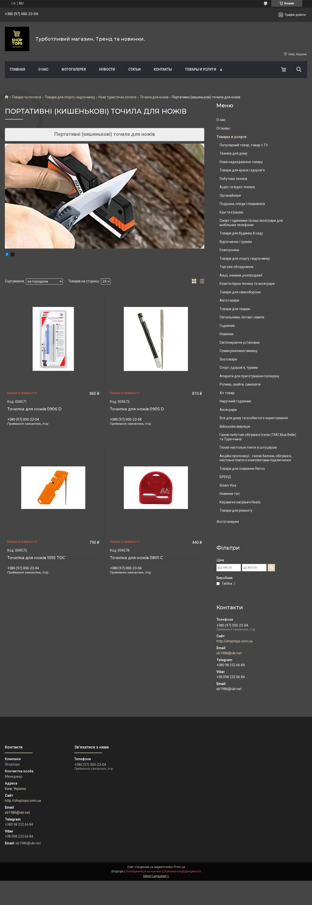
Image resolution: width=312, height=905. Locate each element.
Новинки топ (230, 494)
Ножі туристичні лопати (117, 97)
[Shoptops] (17, 39)
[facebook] (7, 255)
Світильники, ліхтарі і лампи (242, 317)
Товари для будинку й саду (241, 233)
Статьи (134, 69)
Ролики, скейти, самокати (240, 384)
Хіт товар (227, 393)
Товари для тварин (235, 309)
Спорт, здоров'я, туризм (239, 367)
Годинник (227, 326)
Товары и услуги (200, 69)
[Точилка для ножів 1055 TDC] (53, 487)
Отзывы (223, 128)
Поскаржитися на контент (144, 871)
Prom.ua (179, 867)
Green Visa (228, 485)
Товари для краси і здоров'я (242, 170)
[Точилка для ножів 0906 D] (53, 339)
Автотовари (229, 300)
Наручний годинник (235, 401)
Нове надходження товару (241, 162)
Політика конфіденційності (182, 871)
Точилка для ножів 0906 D (34, 409)
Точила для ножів (154, 97)
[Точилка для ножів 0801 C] (155, 487)
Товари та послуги (26, 97)
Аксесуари (228, 410)
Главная (17, 69)
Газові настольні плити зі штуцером (248, 447)
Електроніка (229, 250)
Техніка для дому (233, 153)
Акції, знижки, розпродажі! (241, 275)
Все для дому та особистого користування (254, 418)
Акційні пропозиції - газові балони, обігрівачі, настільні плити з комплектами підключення (256, 458)
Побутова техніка (233, 179)
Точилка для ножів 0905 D (137, 409)
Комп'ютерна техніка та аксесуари (247, 284)
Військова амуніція (235, 426)
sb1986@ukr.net (229, 653)
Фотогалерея (73, 69)
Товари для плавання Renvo (242, 469)
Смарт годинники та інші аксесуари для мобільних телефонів (251, 223)
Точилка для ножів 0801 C (136, 558)
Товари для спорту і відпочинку (70, 97)
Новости (107, 69)
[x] (12, 255)
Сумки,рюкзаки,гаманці (238, 351)
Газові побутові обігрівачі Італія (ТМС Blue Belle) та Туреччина (258, 437)
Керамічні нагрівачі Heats (240, 502)
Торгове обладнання (236, 267)
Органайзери (230, 195)
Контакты (163, 69)
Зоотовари (228, 359)
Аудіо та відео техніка (237, 187)
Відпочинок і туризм (236, 242)
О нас (43, 69)
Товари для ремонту (236, 510)
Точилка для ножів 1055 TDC (36, 558)
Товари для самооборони (240, 292)
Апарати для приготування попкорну (249, 376)
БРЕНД (225, 477)
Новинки (226, 334)
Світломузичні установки (240, 342)
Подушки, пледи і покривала (242, 204)
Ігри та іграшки (231, 212)
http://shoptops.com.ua (234, 641)
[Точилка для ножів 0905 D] (155, 339)
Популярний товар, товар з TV (244, 145)
